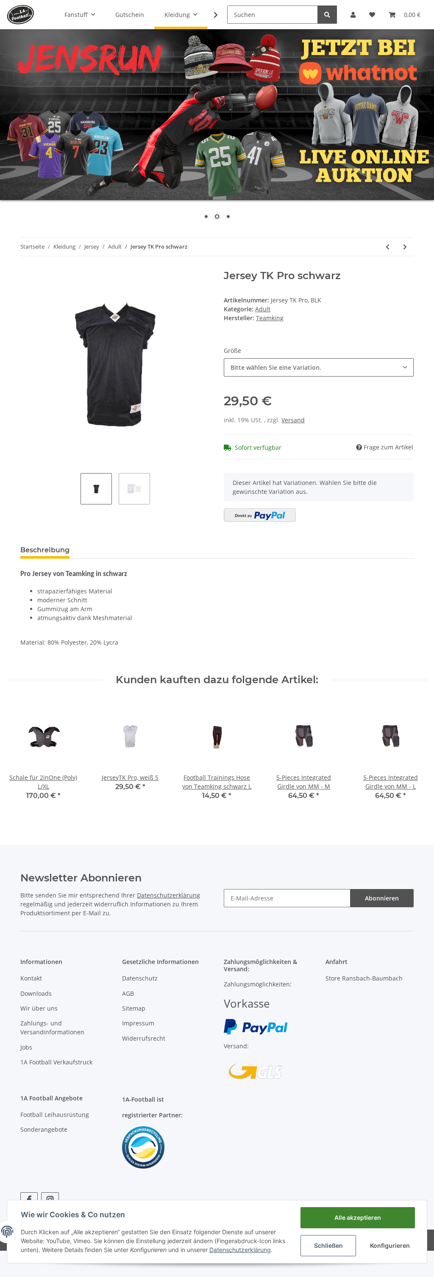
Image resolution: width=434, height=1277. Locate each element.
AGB (128, 993)
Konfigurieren (390, 1245)
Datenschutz (140, 978)
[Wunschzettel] (372, 14)
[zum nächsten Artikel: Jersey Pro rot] (405, 247)
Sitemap (133, 1008)
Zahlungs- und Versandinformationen (52, 1027)
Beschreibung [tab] (45, 550)
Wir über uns (39, 1008)
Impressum (138, 1023)
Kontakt (31, 978)
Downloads (36, 993)
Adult (262, 309)
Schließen (328, 1245)
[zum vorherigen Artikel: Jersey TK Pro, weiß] (387, 247)
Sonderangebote (43, 1129)
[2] (260, 515)
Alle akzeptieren (357, 1217)
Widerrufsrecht (143, 1038)
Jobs (26, 1047)
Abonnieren (382, 898)
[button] (353, 14)
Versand (293, 420)
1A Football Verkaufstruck (56, 1062)
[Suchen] (327, 15)
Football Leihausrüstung (54, 1115)
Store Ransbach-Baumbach (364, 978)
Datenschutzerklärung (168, 895)
